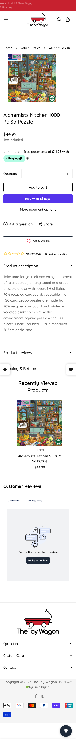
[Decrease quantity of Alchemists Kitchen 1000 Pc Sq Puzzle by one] (26, 174)
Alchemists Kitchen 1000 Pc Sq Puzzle (39, 458)
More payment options (38, 209)
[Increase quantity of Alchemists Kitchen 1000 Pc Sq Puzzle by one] (67, 174)
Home (7, 48)
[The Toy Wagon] (38, 20)
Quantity (10, 173)
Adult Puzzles (30, 48)
